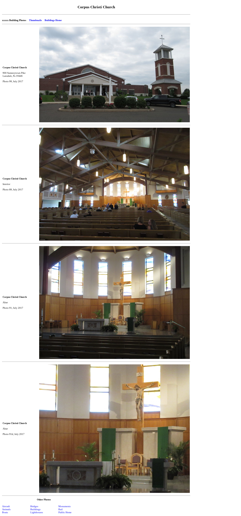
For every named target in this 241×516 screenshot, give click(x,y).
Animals (6, 509)
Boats (5, 512)
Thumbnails (35, 20)
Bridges (34, 506)
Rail (60, 509)
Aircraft (6, 506)
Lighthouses (36, 512)
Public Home (65, 512)
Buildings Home (53, 20)
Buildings (35, 509)
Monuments (64, 506)
